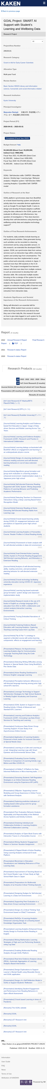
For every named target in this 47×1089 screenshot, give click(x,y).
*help (18, 145)
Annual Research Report (17, 340)
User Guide (5, 1062)
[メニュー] (44, 3)
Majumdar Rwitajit (11, 112)
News (3, 1070)
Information (5, 1057)
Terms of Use (6, 1074)
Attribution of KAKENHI (10, 1078)
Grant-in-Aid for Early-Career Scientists (18, 63)
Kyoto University (10, 100)
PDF (16, 343)
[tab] (24, 368)
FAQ (3, 1066)
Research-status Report (16, 350)
